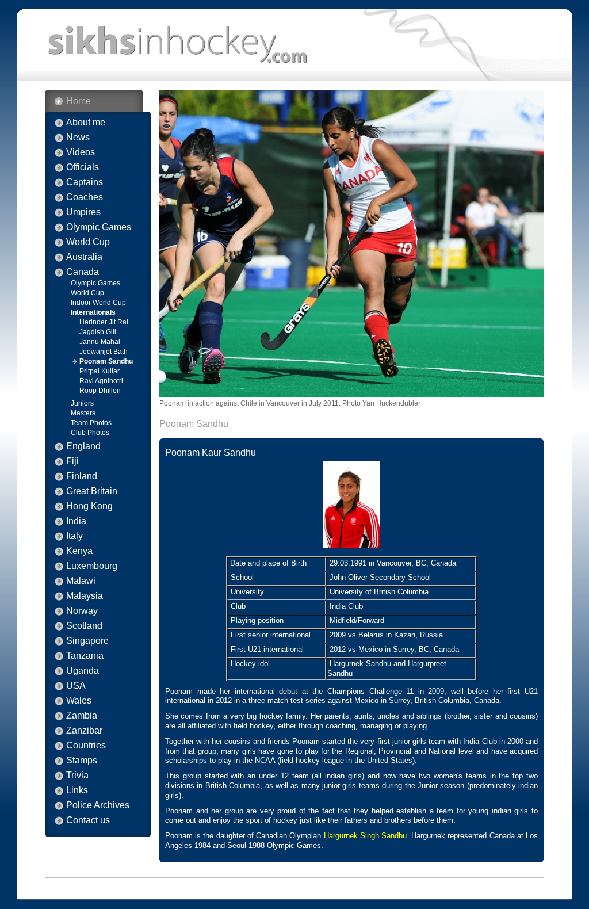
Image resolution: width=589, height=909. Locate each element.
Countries (86, 745)
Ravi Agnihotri (101, 380)
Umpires (83, 212)
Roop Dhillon (100, 390)
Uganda (82, 670)
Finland (81, 476)
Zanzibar (84, 730)
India (76, 521)
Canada (82, 272)
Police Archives (97, 805)
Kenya (79, 551)
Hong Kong (89, 506)
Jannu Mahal (99, 341)
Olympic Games (98, 227)
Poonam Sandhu (106, 361)
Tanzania (85, 655)
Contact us (88, 820)
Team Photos (91, 422)
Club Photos (90, 432)
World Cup (88, 242)
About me (85, 122)
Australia (84, 257)
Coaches (84, 197)
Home (78, 101)
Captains (84, 182)
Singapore (87, 641)
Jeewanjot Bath (103, 351)
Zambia (81, 715)
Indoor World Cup (98, 302)
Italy (74, 536)
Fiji (72, 461)
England (83, 446)
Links (77, 790)
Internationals (93, 312)
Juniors (82, 403)
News (78, 137)
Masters (83, 413)
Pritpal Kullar (99, 371)
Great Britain (91, 491)
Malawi (80, 581)
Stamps (81, 760)
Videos (80, 152)
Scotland (84, 626)
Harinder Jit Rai (103, 322)
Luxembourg (91, 566)
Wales (78, 700)
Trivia (77, 775)
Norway (82, 611)
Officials (82, 167)
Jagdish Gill (97, 332)
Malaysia (84, 596)
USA (76, 685)
